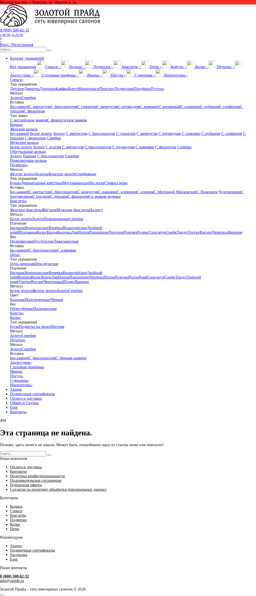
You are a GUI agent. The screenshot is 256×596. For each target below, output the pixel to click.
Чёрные (56, 300)
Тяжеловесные (66, 241)
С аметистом (40, 106)
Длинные (48, 89)
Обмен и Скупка (24, 403)
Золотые (42, 174)
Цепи (15, 255)
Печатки (18, 340)
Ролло (133, 277)
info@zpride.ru (12, 581)
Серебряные (86, 174)
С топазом (59, 196)
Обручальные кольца (28, 151)
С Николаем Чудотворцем (219, 192)
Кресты (17, 313)
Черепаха (220, 232)
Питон (109, 277)
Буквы (15, 183)
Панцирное (98, 232)
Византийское (75, 228)
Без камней (19, 106)
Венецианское (36, 228)
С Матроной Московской (175, 192)
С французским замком (67, 120)
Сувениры (19, 380)
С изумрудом (129, 106)
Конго (73, 89)
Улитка (193, 232)
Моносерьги (88, 89)
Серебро (29, 98)
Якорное (235, 232)
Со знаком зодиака (104, 196)
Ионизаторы (21, 385)
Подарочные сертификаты (32, 394)
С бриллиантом (64, 106)
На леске (97, 183)
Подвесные (124, 89)
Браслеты (18, 201)
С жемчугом (107, 106)
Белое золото (41, 133)
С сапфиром (229, 106)
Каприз (24, 277)
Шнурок (57, 326)
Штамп (68, 282)
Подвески (19, 165)
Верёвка (56, 228)
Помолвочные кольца (28, 160)
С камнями (149, 106)
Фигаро (205, 232)
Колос (41, 232)
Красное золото (62, 174)
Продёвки (142, 89)
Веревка (56, 273)
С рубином (209, 106)
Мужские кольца (24, 142)
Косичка (64, 232)
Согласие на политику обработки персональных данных (58, 489)
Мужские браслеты (72, 210)
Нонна (83, 232)
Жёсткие (49, 210)
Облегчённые (21, 308)
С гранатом (87, 106)
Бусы (14, 326)
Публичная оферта (26, 485)
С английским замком (28, 120)
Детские (17, 89)
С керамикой (170, 106)
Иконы (16, 371)
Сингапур (157, 232)
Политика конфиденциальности (37, 476)
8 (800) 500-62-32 (14, 32)
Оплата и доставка (26, 398)
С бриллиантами (43, 250)
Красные (17, 300)
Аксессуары (21, 362)
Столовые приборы (27, 367)
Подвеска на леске (34, 326)
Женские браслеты (26, 210)
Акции (16, 389)
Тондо (182, 232)
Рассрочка (18, 555)
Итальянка (27, 232)
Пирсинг (106, 89)
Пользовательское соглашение (36, 480)
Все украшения (23, 67)
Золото (16, 98)
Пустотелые (44, 241)
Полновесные (22, 241)
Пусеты (157, 89)
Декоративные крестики (41, 183)
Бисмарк (17, 228)
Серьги (17, 80)
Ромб (143, 277)
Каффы (62, 89)
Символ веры (116, 183)
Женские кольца (24, 129)
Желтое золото (22, 174)
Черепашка (53, 282)
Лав (74, 232)
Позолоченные (56, 219)
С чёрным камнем (71, 358)
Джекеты (32, 89)
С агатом (53, 147)
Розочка (130, 232)
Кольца (17, 124)
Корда (52, 232)
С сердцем (41, 196)
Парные (29, 156)
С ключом (145, 192)
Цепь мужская (46, 264)
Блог (14, 407)
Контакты (18, 412)
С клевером (190, 106)
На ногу (96, 210)
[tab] (49, 67)
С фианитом (34, 111)
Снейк (171, 232)
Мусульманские (76, 183)
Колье (15, 317)
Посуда (17, 376)
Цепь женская (22, 264)
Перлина (116, 232)
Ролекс (143, 232)
